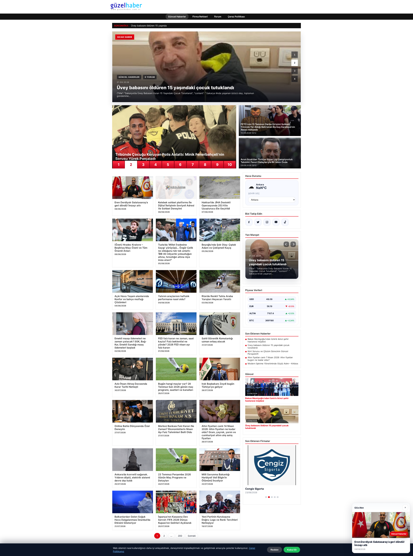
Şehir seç (254, 193)
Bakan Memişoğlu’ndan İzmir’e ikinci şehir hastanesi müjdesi (268, 340)
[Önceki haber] (286, 244)
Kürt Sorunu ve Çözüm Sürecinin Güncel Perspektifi (268, 352)
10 (230, 164)
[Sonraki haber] (293, 244)
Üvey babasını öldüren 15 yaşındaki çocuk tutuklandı (159, 25)
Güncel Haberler (177, 16)
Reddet (274, 549)
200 (180, 535)
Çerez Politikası (236, 16)
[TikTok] (285, 222)
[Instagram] (267, 222)
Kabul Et (292, 549)
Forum (217, 16)
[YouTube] (276, 222)
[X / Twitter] (258, 222)
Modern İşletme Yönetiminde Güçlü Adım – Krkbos (273, 363)
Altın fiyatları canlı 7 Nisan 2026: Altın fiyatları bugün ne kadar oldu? (270, 358)
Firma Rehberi (200, 16)
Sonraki (192, 535)
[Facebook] (249, 222)
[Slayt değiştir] (266, 497)
